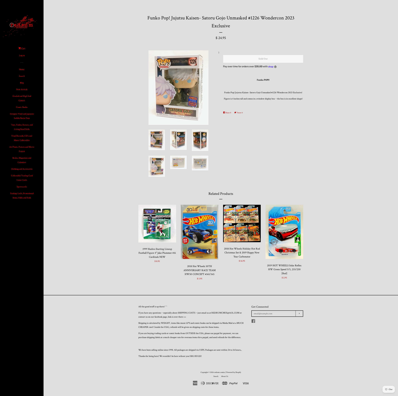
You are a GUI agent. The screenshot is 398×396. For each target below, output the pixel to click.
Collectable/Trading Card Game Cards (22, 177)
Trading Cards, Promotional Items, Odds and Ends (22, 195)
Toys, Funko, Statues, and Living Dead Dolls (22, 127)
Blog (22, 82)
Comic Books (22, 107)
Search (22, 76)
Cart (23, 48)
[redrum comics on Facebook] (253, 321)
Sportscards (22, 186)
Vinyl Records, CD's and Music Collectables (21, 138)
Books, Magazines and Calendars (21, 160)
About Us (224, 376)
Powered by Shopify (233, 372)
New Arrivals (22, 89)
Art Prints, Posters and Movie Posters (21, 149)
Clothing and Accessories (21, 169)
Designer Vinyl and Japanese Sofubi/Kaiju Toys (22, 116)
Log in (22, 55)
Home (21, 69)
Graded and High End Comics (22, 98)
